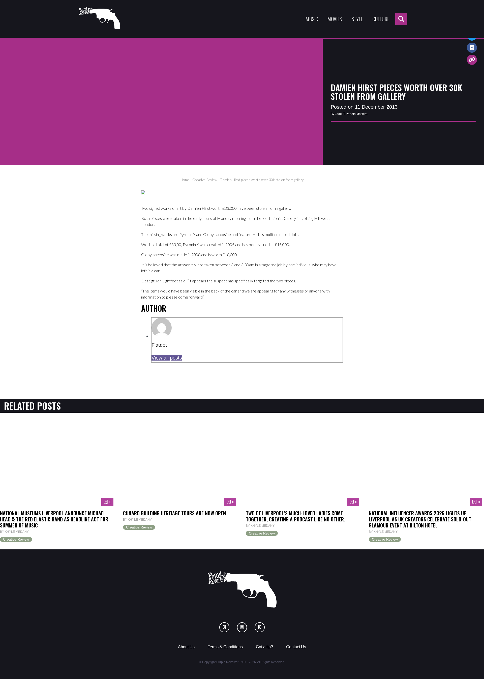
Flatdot (159, 345)
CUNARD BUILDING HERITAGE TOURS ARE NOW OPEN (174, 513)
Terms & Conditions (225, 647)
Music (312, 19)
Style (357, 19)
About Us (186, 647)
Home (185, 180)
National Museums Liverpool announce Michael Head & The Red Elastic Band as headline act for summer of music (54, 519)
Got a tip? (264, 647)
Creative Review (204, 180)
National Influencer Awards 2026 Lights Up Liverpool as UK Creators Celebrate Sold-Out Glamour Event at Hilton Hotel (420, 519)
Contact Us (296, 647)
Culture (381, 19)
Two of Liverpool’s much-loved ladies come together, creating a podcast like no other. (295, 516)
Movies (334, 19)
